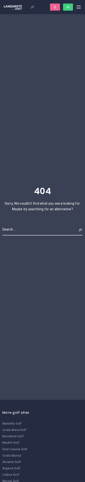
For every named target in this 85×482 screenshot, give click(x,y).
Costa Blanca (11, 455)
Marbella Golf (12, 423)
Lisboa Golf (10, 474)
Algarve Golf (11, 468)
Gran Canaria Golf (14, 449)
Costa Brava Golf (14, 430)
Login (55, 7)
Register (68, 7)
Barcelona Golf (13, 436)
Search (76, 229)
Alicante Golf (11, 462)
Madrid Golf (10, 442)
